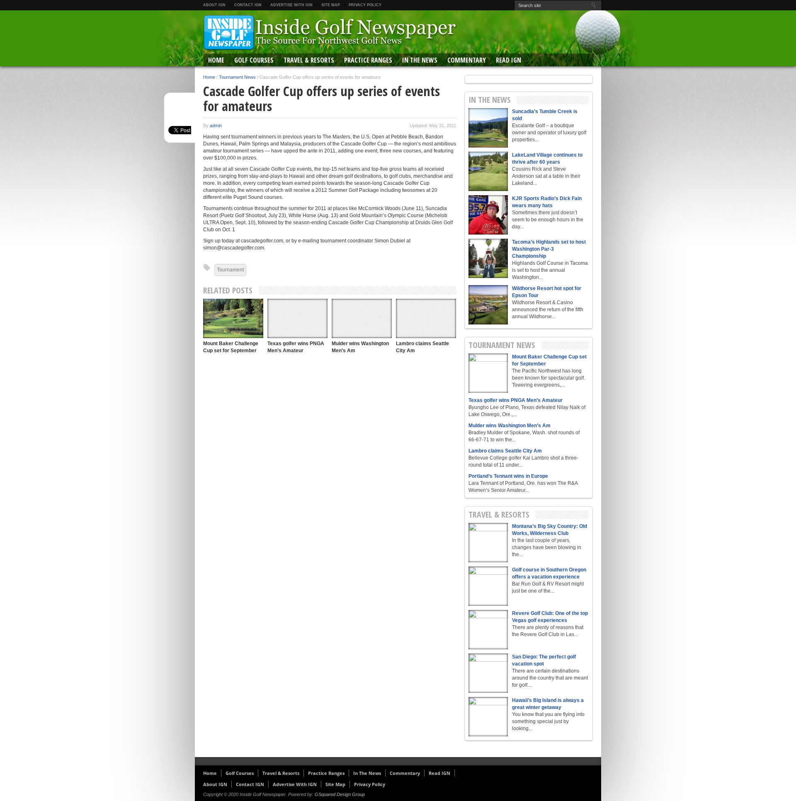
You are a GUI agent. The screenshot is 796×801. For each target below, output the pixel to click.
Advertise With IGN (291, 5)
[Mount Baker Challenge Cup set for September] (233, 318)
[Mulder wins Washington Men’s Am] (362, 318)
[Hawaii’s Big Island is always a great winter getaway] (488, 716)
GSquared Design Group (340, 794)
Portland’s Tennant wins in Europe (508, 476)
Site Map (330, 5)
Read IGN (508, 60)
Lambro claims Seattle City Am (505, 451)
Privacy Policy (365, 5)
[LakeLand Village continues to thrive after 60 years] (488, 171)
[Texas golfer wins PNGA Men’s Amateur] (297, 318)
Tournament (230, 270)
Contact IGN (248, 5)
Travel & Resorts (309, 60)
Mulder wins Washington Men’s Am (509, 425)
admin (216, 125)
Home (216, 60)
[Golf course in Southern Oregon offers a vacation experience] (488, 586)
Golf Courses (254, 60)
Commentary (466, 60)
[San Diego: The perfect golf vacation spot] (488, 673)
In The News (419, 60)
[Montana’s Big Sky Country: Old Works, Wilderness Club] (488, 542)
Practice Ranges (368, 60)
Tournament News (237, 77)
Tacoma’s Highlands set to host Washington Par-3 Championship (549, 249)
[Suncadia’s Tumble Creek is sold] (488, 128)
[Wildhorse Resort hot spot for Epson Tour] (488, 304)
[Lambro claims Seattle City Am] (426, 318)
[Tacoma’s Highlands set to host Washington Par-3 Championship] (488, 258)
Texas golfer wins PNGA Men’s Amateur (515, 400)
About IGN (214, 5)
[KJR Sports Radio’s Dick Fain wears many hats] (488, 215)
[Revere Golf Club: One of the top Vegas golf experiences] (488, 629)
